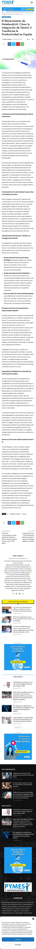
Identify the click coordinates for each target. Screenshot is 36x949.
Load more (17, 727)
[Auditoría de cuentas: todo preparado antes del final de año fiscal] (7, 775)
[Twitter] (14, 44)
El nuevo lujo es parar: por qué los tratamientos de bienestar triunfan (22, 784)
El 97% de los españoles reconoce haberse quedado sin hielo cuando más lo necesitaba (23, 619)
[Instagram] (16, 593)
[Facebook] (9, 44)
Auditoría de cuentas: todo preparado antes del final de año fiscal (23, 775)
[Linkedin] (19, 593)
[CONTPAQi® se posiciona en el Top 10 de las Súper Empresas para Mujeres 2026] (7, 684)
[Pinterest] (18, 44)
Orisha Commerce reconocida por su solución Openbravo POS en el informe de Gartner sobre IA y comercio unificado (23, 795)
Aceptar (18, 939)
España (8, 12)
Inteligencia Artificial (15, 514)
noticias (24, 514)
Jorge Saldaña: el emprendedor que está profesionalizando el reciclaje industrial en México (23, 719)
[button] (33, 919)
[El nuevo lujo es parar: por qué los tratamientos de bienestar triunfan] (7, 785)
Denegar (18, 945)
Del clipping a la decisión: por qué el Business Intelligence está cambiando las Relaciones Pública (23, 708)
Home (3, 12)
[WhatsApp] (22, 44)
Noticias (8, 17)
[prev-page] (3, 638)
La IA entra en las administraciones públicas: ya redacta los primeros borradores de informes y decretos (22, 609)
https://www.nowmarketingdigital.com (18, 558)
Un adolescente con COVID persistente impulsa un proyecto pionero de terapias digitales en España (28, 537)
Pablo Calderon (7, 39)
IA (7, 514)
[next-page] (6, 638)
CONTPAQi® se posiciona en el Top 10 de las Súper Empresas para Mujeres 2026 (22, 684)
